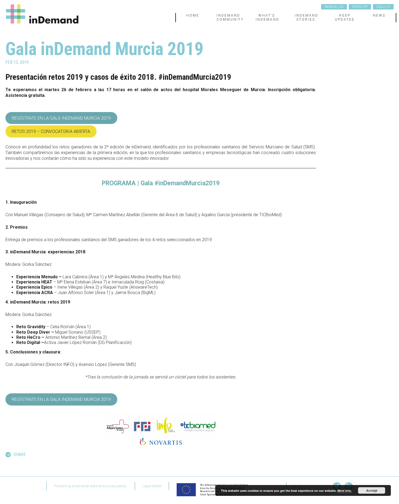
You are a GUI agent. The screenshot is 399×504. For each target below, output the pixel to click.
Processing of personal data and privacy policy (90, 486)
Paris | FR (360, 7)
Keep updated (345, 17)
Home (192, 15)
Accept (371, 490)
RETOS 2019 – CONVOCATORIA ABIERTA (51, 131)
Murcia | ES (334, 7)
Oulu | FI (383, 7)
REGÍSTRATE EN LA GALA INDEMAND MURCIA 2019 (61, 118)
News (379, 15)
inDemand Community (230, 17)
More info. (344, 491)
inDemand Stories (306, 17)
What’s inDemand (267, 17)
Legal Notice (151, 486)
